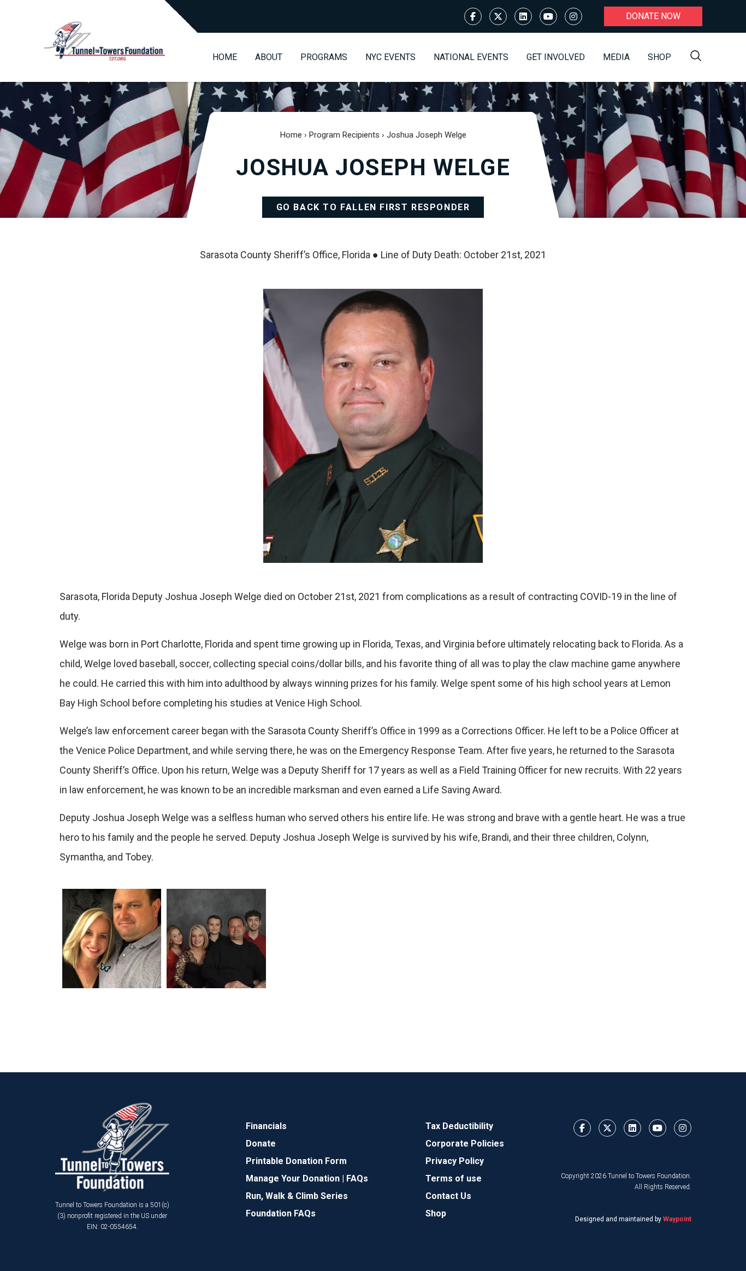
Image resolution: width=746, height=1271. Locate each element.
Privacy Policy (454, 1161)
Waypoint (677, 1219)
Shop (659, 57)
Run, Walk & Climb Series (297, 1196)
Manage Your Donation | (296, 1178)
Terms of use (453, 1178)
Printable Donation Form (296, 1161)
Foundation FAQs (281, 1213)
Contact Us (448, 1196)
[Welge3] (111, 938)
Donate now (653, 16)
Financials (266, 1126)
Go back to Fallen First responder (373, 207)
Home (224, 57)
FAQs (357, 1178)
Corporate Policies (464, 1143)
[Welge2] (216, 938)
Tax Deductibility (459, 1126)
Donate (261, 1143)
